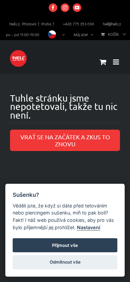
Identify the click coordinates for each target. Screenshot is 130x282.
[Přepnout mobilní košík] (103, 61)
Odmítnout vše (65, 262)
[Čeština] (56, 34)
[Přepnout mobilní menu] (116, 61)
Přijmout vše (65, 245)
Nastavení (88, 227)
